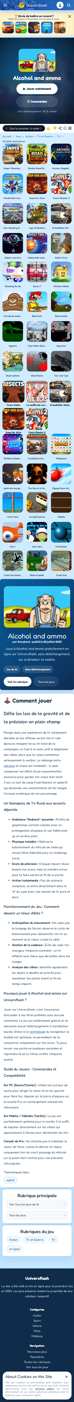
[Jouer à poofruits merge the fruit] (34, 27)
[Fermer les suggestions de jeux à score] (70, 16)
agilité (11, 1180)
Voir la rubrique (17, 681)
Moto (37, 1331)
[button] (24, 128)
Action (29, 136)
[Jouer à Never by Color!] (60, 27)
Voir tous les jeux (37, 1367)
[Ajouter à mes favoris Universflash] (65, 128)
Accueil (7, 136)
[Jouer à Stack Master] (47, 27)
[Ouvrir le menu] (5, 5)
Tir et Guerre (45, 136)
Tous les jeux (46, 681)
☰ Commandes (37, 101)
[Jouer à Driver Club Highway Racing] (8, 27)
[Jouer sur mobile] (70, 128)
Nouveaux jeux (37, 1351)
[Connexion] (60, 5)
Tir (58, 136)
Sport (37, 1320)
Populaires (37, 1356)
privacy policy (44, 1388)
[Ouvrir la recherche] (68, 5)
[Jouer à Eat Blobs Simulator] (21, 27)
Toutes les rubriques (37, 1362)
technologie (37, 1032)
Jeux (18, 136)
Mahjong (37, 1336)
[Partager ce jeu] (60, 128)
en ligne (14, 1249)
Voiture (37, 1325)
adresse (9, 766)
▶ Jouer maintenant (37, 89)
